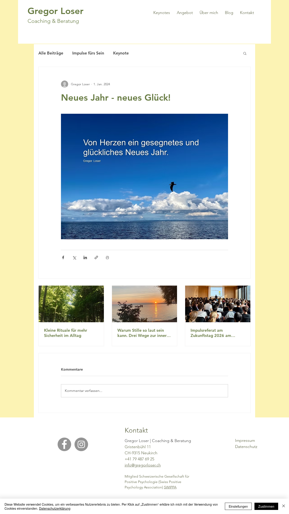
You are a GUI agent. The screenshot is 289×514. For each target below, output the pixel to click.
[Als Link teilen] (96, 257)
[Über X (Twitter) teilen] (74, 257)
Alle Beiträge (50, 53)
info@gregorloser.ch (143, 465)
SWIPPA (170, 487)
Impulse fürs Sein (88, 53)
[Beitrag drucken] (107, 257)
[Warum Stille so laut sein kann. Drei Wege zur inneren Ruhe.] (144, 304)
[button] (245, 53)
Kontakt (136, 430)
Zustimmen (266, 506)
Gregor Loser (56, 10)
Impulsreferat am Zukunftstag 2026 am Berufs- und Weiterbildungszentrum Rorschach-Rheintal (213, 333)
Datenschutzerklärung (54, 508)
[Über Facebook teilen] (63, 257)
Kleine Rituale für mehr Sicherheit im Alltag (65, 333)
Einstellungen (238, 506)
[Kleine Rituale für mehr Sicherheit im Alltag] (71, 304)
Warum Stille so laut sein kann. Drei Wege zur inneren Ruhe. (144, 333)
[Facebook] (64, 444)
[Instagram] (81, 444)
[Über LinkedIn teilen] (85, 257)
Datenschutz (246, 446)
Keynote (121, 53)
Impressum (245, 440)
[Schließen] (283, 506)
